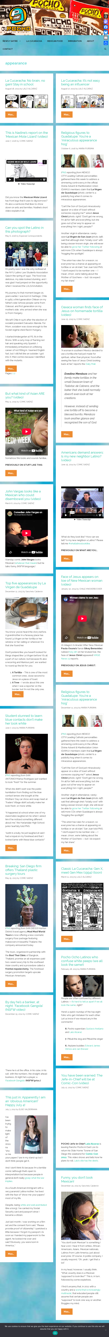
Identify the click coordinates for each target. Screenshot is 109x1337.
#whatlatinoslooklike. (79, 543)
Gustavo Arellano (94, 1028)
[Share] (105, 43)
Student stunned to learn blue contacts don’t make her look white (24, 719)
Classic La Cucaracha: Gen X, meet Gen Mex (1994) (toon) (82, 870)
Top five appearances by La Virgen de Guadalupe (25, 585)
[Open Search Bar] (105, 49)
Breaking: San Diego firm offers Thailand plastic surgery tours (23, 870)
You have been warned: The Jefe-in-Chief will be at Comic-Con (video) (81, 1079)
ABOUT (90, 41)
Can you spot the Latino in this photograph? (24, 229)
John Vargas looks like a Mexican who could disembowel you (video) (23, 495)
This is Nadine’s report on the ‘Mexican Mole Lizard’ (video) (26, 134)
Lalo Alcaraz (75, 1032)
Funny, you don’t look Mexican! (77, 1179)
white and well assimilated (33, 1205)
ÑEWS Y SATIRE (10, 41)
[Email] (105, 37)
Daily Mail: (91, 364)
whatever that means (26, 563)
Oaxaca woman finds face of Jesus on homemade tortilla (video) (82, 311)
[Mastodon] (105, 21)
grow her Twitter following (85, 246)
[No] (105, 1330)
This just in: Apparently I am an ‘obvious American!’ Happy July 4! (25, 1101)
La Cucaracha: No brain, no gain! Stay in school (25, 82)
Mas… (12, 115)
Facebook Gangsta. (15, 1080)
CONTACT (8, 49)
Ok (55, 1333)
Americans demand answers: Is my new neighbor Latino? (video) (82, 456)
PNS (64, 172)
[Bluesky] (105, 32)
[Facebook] (105, 27)
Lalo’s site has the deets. (86, 1160)
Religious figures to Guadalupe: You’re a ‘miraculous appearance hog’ (79, 138)
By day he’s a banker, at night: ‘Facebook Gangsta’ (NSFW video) (24, 1006)
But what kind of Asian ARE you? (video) (25, 395)
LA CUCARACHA (34, 41)
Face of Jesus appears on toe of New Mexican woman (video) (81, 580)
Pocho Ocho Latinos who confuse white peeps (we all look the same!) (81, 961)
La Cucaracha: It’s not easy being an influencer (80, 82)
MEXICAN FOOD (55, 41)
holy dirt (73, 652)
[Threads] (105, 16)
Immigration (75, 41)
